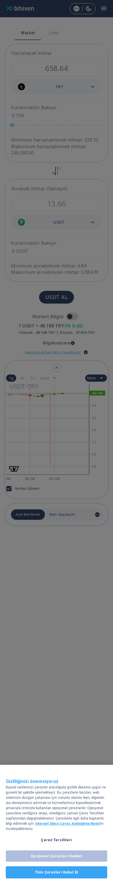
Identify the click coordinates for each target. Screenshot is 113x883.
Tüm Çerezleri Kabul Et (56, 872)
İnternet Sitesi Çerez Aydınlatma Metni (67, 824)
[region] (56, 824)
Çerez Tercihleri (56, 840)
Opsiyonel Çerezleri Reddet (56, 856)
